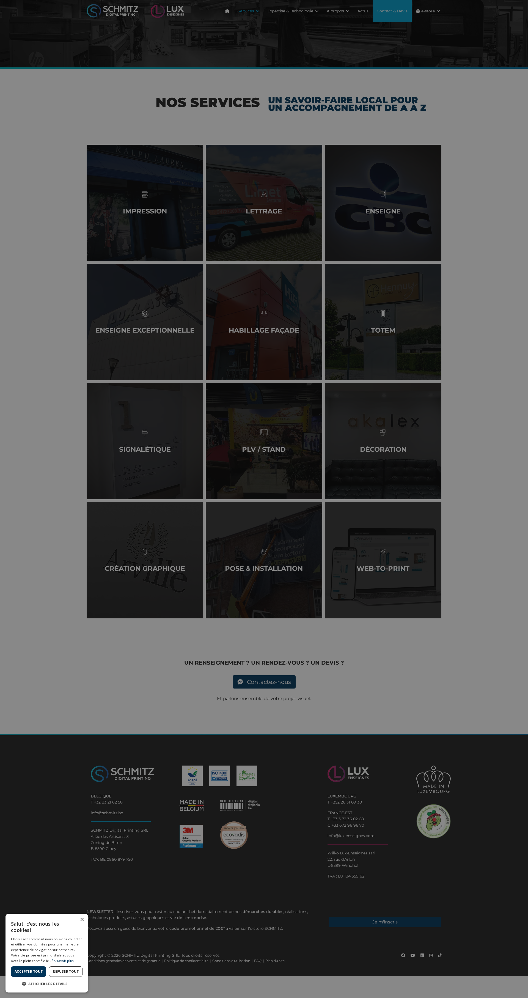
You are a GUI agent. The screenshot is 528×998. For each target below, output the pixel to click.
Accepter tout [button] (29, 971)
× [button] (82, 920)
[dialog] (47, 953)
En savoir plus (62, 960)
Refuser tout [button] (66, 971)
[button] (46, 983)
